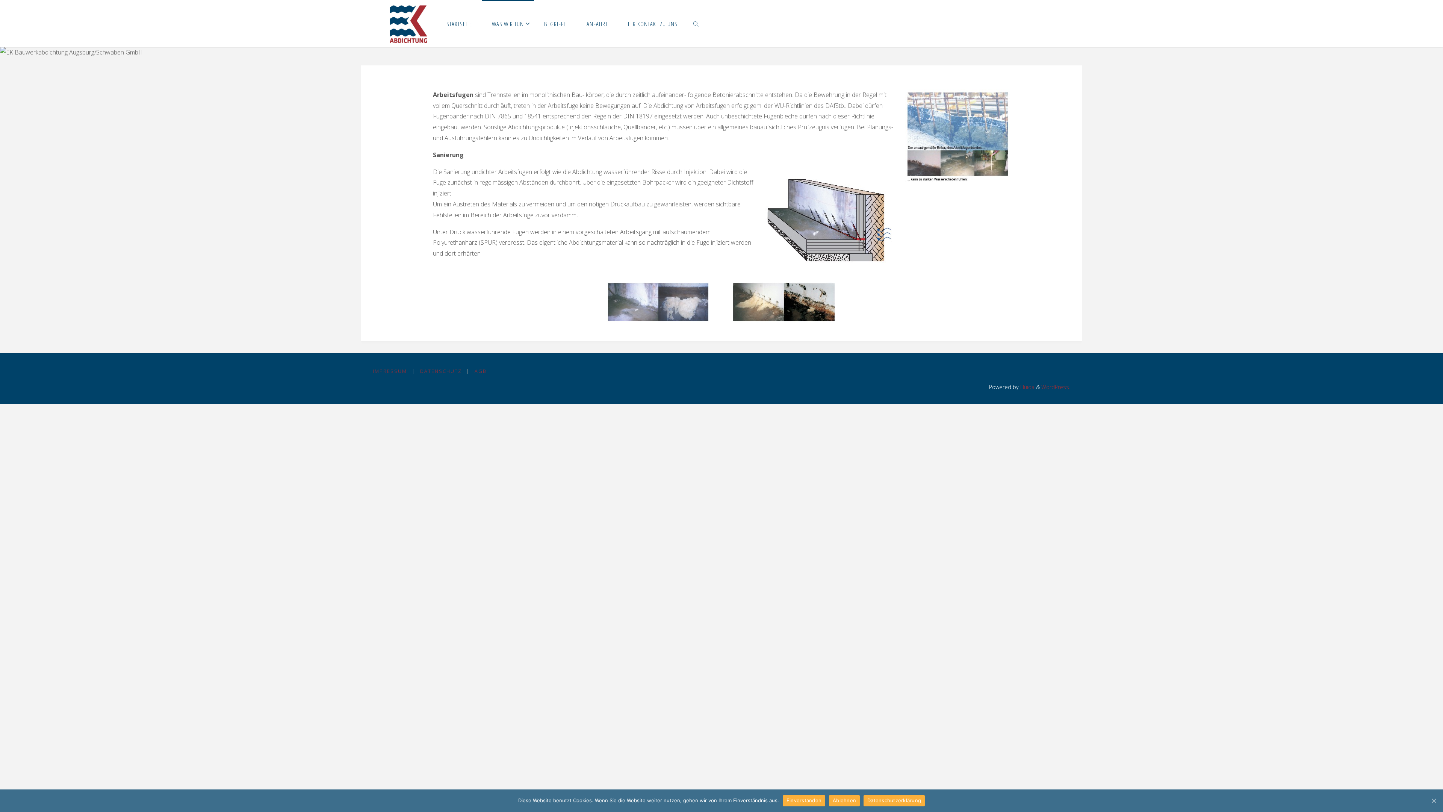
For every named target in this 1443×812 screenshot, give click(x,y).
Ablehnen (844, 800)
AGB (481, 371)
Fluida (1027, 387)
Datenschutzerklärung (894, 800)
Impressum (390, 371)
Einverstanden (804, 800)
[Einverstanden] (1433, 800)
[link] (696, 23)
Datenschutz (441, 371)
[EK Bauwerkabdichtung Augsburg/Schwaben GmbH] (408, 23)
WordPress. (1055, 387)
